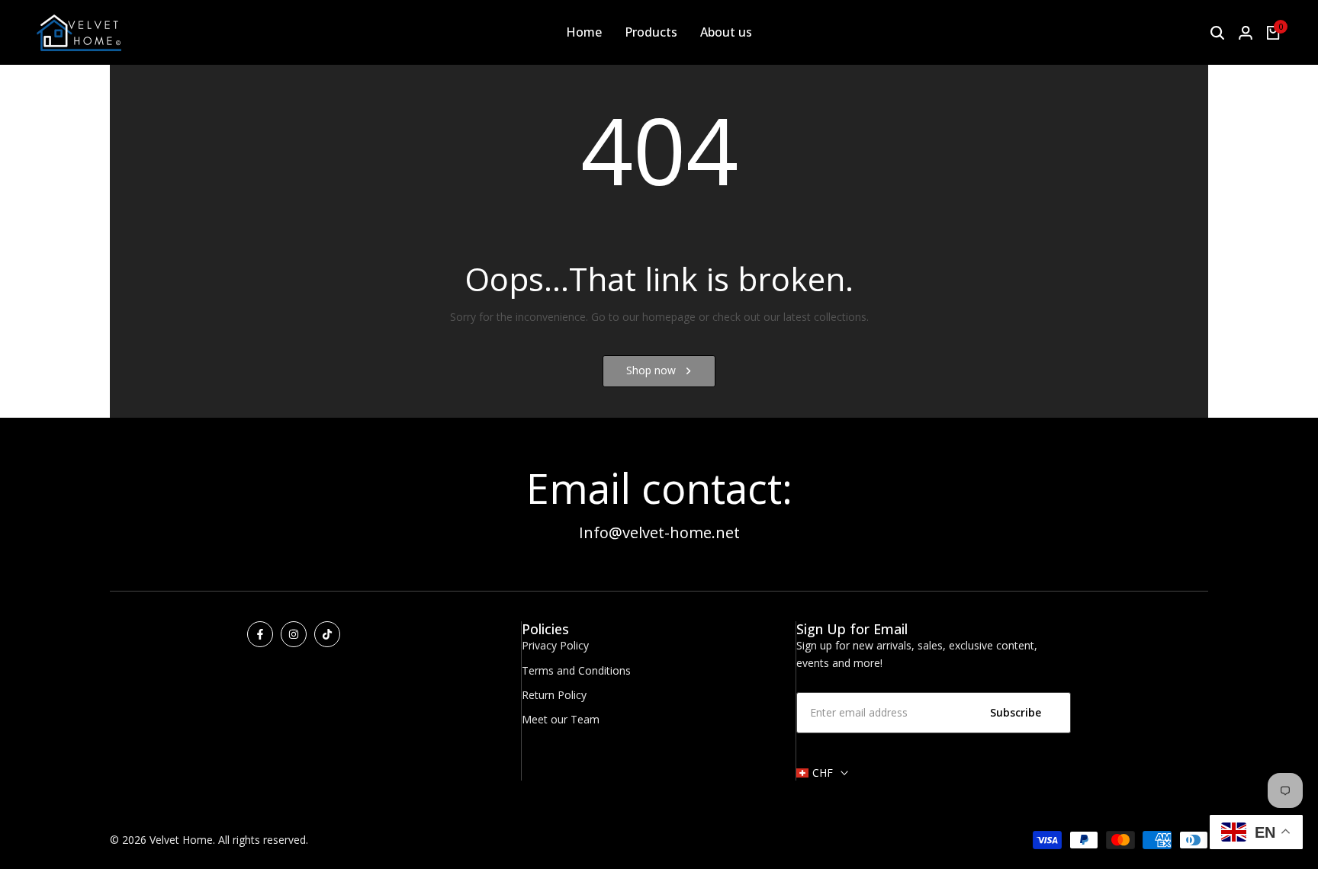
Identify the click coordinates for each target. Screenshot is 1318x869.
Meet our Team (561, 719)
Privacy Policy (555, 645)
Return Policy (554, 695)
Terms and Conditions (576, 670)
